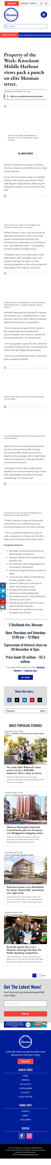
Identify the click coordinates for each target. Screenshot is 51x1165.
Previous (10, 710)
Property (35, 795)
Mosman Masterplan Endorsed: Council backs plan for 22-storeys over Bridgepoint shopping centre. (25, 830)
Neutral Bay (24, 855)
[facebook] (41, 3)
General (41, 733)
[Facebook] (9, 700)
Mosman (36, 733)
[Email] (40, 700)
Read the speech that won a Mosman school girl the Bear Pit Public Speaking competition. (24, 949)
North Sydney (16, 855)
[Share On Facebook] (3, 585)
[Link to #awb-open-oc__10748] (44, 14)
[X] (17, 700)
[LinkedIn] (24, 700)
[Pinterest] (32, 700)
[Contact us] (3, 607)
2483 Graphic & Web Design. (30, 1154)
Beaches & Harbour (27, 733)
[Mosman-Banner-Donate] (25, 1022)
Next (42, 710)
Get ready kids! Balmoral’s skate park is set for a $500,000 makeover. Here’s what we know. (24, 770)
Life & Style (8, 735)
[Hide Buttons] (1, 611)
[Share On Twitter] (3, 590)
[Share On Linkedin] (3, 596)
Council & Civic (16, 733)
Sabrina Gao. (30, 670)
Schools (20, 915)
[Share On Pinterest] (3, 601)
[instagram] (46, 3)
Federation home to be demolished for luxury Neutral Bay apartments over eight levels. (25, 890)
